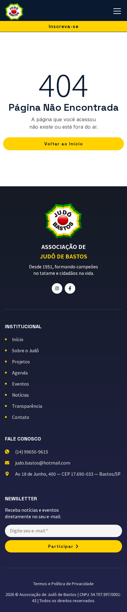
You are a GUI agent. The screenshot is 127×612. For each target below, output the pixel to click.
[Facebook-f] (70, 288)
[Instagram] (57, 288)
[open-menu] (117, 11)
